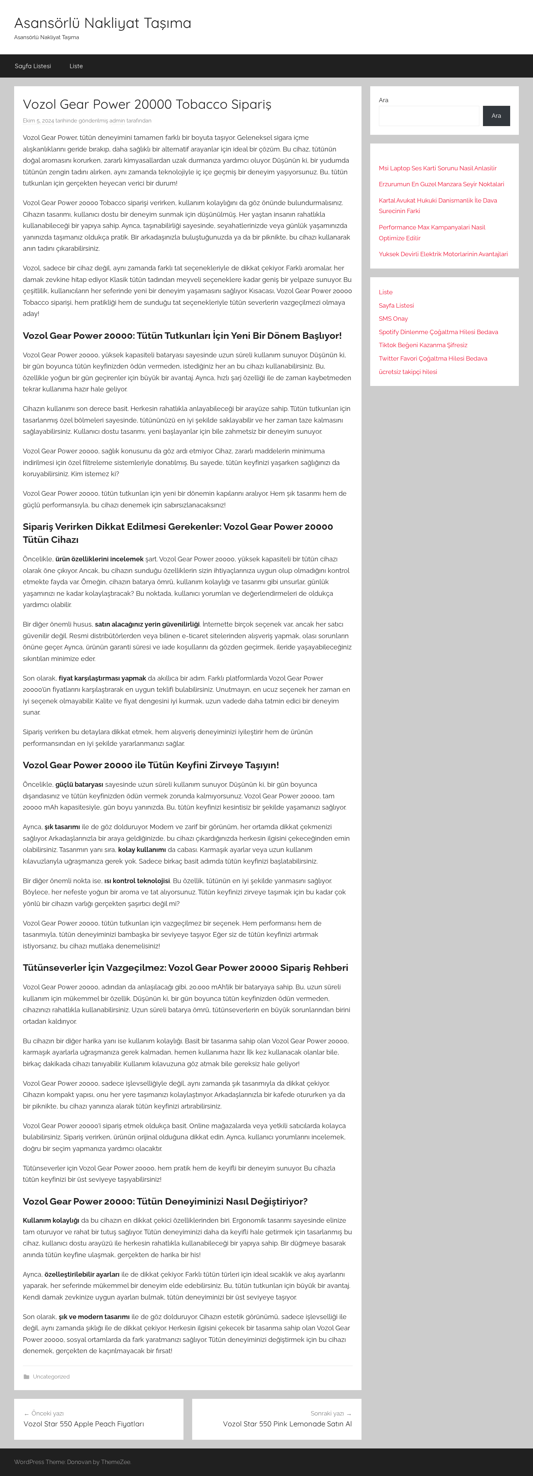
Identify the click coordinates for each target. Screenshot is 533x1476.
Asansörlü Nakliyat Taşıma (102, 22)
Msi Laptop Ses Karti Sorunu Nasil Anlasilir (438, 168)
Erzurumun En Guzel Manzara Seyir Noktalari (441, 184)
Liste (76, 66)
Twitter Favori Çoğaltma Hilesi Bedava (433, 358)
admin (117, 120)
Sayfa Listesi (33, 66)
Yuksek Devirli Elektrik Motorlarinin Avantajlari (443, 254)
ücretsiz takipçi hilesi (408, 371)
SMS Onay (393, 318)
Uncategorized (51, 1376)
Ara (383, 100)
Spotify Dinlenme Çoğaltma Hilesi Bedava (438, 332)
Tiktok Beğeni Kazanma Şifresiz (423, 345)
